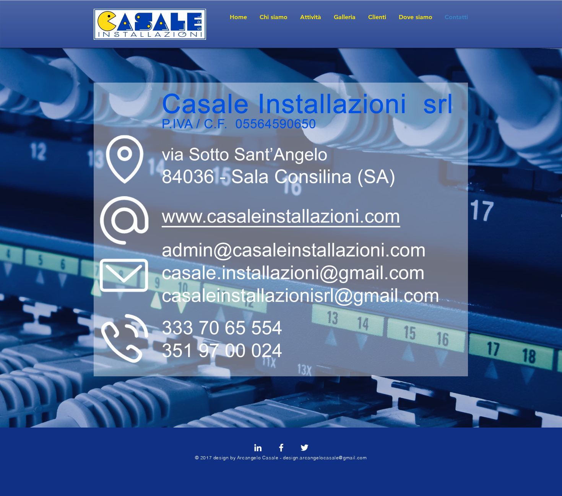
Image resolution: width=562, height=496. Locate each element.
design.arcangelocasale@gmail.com (325, 457)
